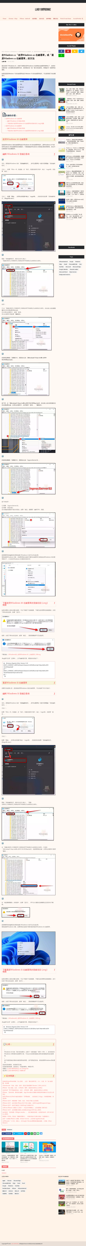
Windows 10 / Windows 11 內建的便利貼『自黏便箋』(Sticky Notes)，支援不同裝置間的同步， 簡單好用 (75, 149)
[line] (61, 55)
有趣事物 (5, 1193)
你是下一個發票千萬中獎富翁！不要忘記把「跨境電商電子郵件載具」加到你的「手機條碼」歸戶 (75, 1182)
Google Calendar (63, 269)
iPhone (14, 1188)
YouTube (61, 266)
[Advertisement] (29, 36)
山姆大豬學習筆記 (15, 1243)
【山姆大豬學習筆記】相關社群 (16, 1070)
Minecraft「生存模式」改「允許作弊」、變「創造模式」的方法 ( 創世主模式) (74, 1203)
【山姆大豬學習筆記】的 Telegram (17, 1068)
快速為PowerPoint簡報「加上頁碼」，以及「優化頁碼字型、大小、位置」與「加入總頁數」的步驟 (75, 216)
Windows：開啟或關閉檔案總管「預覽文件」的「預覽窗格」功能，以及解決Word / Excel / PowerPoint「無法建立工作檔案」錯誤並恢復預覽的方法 (75, 174)
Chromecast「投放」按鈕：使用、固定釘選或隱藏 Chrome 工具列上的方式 (25, 1085)
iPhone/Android (63, 261)
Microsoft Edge (77, 266)
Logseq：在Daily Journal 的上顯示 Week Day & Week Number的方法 (74, 127)
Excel (18, 1183)
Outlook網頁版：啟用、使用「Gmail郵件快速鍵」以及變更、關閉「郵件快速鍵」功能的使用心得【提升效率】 (75, 119)
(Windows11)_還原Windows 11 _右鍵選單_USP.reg (24, 1018)
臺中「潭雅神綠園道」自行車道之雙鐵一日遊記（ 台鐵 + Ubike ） (75, 1189)
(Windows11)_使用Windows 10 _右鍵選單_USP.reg (24, 654)
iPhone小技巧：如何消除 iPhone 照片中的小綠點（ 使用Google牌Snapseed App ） (27, 1103)
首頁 (3, 51)
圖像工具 (5, 1191)
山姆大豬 (4, 61)
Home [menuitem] (4, 18)
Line (80, 264)
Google (71, 261)
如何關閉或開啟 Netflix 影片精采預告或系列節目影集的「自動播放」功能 (75, 1196)
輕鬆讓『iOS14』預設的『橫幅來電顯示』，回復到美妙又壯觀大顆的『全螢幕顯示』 (26, 1116)
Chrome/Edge (17, 1180)
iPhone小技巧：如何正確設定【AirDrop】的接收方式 (18, 1105)
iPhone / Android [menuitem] (25, 18)
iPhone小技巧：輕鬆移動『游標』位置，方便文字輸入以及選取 (21, 1101)
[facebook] (61, 51)
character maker (74, 269)
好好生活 (11, 1191)
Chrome (9, 1180)
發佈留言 (4, 1173)
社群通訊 (11, 1193)
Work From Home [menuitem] (65, 18)
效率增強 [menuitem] (48, 18)
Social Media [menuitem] (77, 18)
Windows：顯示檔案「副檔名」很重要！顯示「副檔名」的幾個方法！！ (47, 1157)
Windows (7, 51)
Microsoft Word (63, 272)
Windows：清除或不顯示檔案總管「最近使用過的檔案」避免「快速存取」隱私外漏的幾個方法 (75, 141)
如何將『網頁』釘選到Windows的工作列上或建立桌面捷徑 (75, 200)
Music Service (72, 272)
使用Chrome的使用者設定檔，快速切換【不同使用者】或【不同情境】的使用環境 (75, 184)
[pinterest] (68, 51)
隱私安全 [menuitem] (55, 18)
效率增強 (23, 1191)
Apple (4, 1180)
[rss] (75, 51)
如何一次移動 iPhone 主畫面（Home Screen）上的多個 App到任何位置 (23, 1118)
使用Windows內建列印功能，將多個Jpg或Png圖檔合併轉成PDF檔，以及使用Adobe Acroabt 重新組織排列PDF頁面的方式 (28, 1158)
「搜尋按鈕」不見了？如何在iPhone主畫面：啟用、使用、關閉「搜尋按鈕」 (75, 100)
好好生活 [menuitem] (41, 18)
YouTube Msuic (6, 1188)
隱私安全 (17, 1193)
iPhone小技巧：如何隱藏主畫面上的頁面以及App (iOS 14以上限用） (22, 1110)
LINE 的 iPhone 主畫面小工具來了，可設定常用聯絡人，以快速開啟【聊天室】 (25, 1107)
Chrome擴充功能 (73, 264)
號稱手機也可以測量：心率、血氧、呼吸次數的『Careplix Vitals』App (75, 1211)
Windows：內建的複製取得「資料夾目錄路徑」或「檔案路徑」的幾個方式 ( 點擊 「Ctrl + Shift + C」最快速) (10, 1158)
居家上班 (17, 1191)
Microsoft (68, 266)
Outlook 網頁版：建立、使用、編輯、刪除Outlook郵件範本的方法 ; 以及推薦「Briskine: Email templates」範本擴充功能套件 (75, 109)
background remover (64, 274)
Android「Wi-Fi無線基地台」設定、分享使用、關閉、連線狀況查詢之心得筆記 (25, 1090)
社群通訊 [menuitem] (34, 18)
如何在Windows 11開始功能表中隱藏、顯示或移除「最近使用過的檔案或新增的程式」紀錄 (75, 207)
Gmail (65, 264)
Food (23, 1183)
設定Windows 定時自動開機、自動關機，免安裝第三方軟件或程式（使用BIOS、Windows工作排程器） (75, 158)
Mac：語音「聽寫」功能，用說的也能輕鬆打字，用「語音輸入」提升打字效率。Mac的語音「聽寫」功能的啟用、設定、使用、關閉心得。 (75, 91)
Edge (60, 264)
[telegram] (81, 51)
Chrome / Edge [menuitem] (13, 18)
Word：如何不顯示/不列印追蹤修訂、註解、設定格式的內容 (74, 165)
